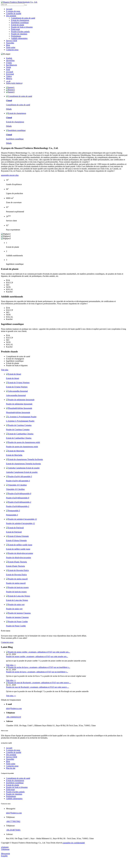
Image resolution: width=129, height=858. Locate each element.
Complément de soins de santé (23, 18)
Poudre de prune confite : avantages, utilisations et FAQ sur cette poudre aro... (37, 656)
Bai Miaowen (11, 65)
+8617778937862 (13, 821)
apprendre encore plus (10, 175)
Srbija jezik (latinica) (14, 83)
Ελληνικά (10, 74)
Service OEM (11, 41)
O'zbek (9, 63)
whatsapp (5, 847)
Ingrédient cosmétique (20, 22)
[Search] (26, 5)
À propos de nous (13, 11)
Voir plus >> (11, 665)
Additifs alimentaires (19, 38)
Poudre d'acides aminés (20, 32)
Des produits (11, 16)
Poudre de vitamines (19, 34)
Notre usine (10, 47)
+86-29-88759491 (13, 830)
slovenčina (10, 60)
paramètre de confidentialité (74, 843)
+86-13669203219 (13, 717)
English (9, 58)
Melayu (9, 78)
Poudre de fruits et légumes (22, 27)
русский (9, 72)
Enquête (4, 856)
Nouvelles (10, 43)
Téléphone (5, 849)
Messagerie (5, 853)
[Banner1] (10, 90)
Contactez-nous (12, 50)
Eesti (8, 69)
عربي (8, 81)
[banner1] (10, 87)
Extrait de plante (17, 25)
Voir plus (4, 370)
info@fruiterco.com (14, 708)
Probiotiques (16, 36)
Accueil (9, 9)
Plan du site (10, 768)
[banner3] (10, 92)
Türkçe (9, 76)
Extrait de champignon (20, 20)
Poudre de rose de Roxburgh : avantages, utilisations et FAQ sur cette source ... (37, 687)
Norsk (8, 67)
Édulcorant (15, 29)
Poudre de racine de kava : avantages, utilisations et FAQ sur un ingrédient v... (37, 672)
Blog (8, 45)
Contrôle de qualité (13, 13)
